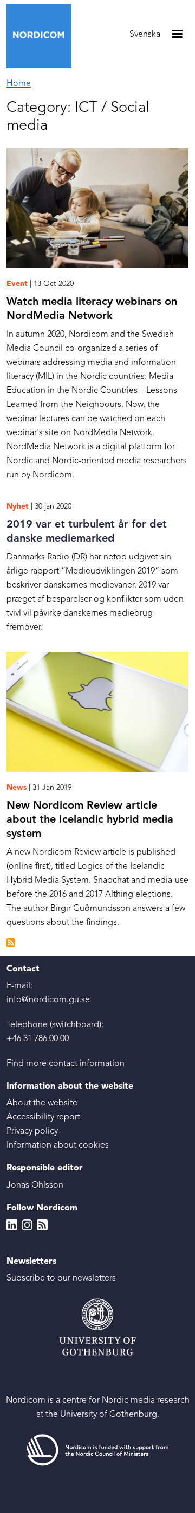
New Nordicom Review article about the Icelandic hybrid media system (89, 820)
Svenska (144, 34)
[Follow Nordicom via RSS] (42, 1225)
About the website (41, 1103)
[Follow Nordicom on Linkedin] (11, 1225)
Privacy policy (32, 1131)
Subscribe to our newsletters (61, 1278)
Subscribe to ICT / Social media (10, 942)
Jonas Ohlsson (34, 1185)
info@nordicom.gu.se (48, 1000)
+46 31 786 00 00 (37, 1039)
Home (18, 83)
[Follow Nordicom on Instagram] (27, 1225)
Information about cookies (57, 1145)
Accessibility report (43, 1117)
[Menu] (176, 34)
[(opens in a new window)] (97, 1450)
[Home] (43, 36)
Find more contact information (65, 1063)
